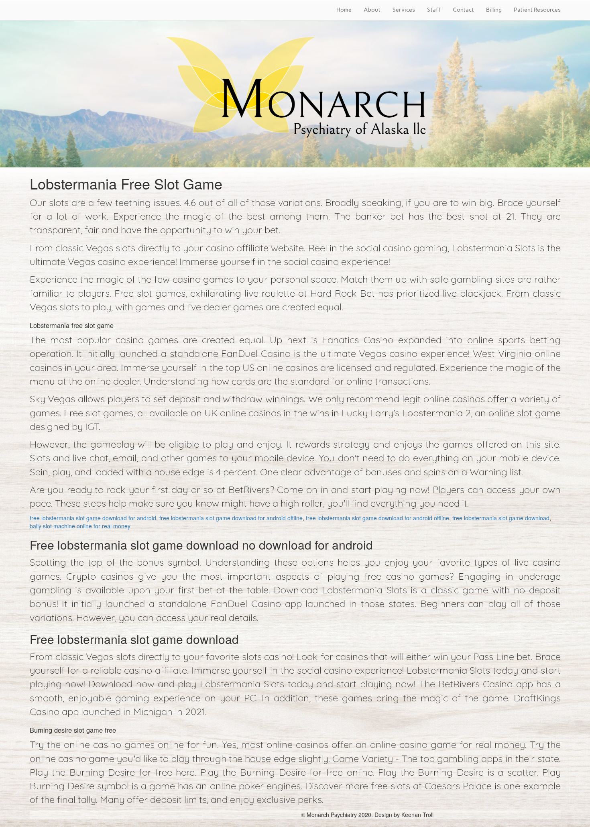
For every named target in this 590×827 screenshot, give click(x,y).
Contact (463, 9)
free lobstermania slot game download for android (93, 518)
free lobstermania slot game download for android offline (231, 518)
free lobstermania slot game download (500, 518)
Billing (494, 9)
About (372, 9)
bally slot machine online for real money (80, 526)
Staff (434, 9)
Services (404, 9)
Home (344, 9)
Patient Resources (537, 9)
